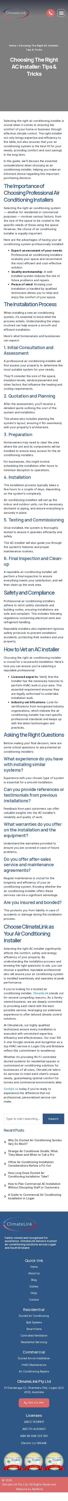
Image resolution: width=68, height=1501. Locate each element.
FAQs (34, 1293)
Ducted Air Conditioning (34, 1315)
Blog (34, 1279)
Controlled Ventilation (34, 1335)
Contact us (11, 1089)
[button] (61, 13)
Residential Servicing (34, 1342)
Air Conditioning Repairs (34, 1371)
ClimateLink (40, 993)
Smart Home (34, 1329)
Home (12, 45)
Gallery (34, 1286)
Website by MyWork (29, 1489)
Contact (34, 1299)
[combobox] (23, 1119)
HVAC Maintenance (34, 1364)
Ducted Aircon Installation (34, 1358)
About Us (33, 1273)
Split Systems (34, 1322)
